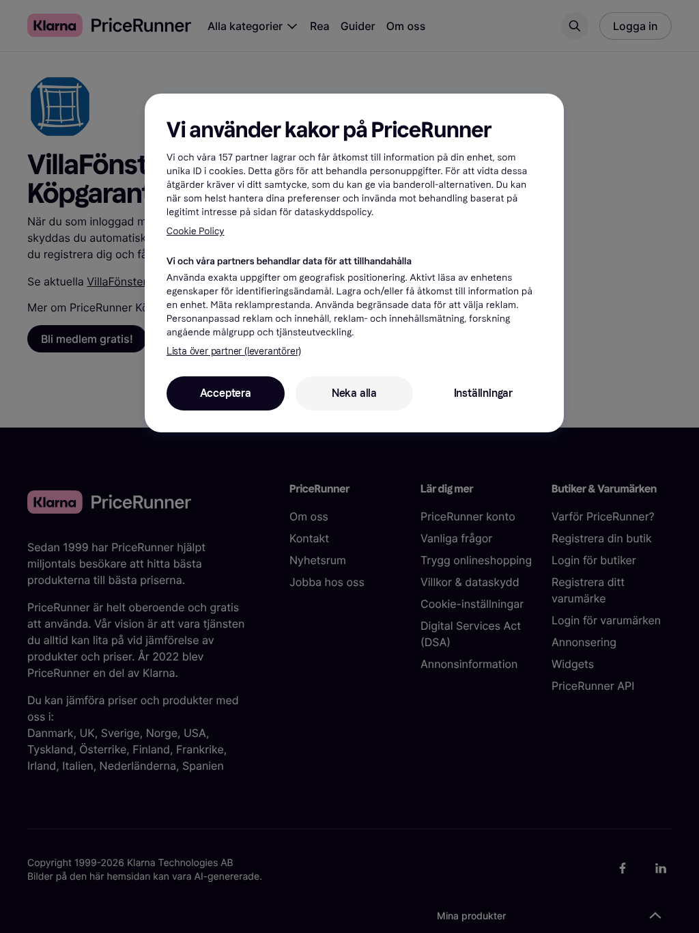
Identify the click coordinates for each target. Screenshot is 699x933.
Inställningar (483, 393)
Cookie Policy (196, 231)
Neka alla (354, 393)
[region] (354, 263)
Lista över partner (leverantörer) (234, 351)
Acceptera (225, 393)
